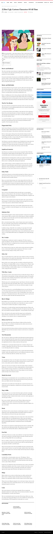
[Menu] (2, 2)
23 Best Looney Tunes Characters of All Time (17, 524)
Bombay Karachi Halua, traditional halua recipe (43, 64)
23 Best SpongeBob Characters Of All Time (17, 507)
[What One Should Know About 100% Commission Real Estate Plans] (39, 74)
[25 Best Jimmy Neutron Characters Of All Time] (29, 519)
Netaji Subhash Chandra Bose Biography (46, 44)
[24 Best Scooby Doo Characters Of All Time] (29, 508)
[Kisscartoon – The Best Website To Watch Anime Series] (7, 508)
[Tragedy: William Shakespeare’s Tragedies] (39, 55)
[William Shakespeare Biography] (39, 39)
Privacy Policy (41, 532)
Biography (20, 2)
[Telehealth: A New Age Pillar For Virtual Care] (44, 159)
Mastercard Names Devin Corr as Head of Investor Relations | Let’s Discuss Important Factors (46, 136)
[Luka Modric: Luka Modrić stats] (39, 148)
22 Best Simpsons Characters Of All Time (46, 142)
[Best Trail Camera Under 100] (44, 173)
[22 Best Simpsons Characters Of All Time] (39, 143)
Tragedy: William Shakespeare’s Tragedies (46, 54)
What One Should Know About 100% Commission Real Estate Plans (46, 73)
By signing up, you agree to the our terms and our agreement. (44, 120)
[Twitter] (3, 58)
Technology (31, 2)
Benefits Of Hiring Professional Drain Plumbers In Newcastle (46, 84)
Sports (25, 2)
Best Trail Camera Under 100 (44, 178)
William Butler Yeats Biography (46, 48)
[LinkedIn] (3, 61)
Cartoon (25, 12)
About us (35, 532)
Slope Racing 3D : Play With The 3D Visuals (46, 79)
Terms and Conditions (47, 532)
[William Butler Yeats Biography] (39, 49)
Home (8, 2)
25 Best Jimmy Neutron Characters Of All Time (28, 524)
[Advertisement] (26, 21)
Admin (6, 12)
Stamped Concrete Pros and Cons (44, 183)
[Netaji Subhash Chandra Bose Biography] (39, 44)
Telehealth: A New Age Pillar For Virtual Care (44, 165)
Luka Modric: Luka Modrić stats (46, 148)
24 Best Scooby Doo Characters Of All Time (28, 513)
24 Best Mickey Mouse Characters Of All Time (6, 524)
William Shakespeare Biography (46, 38)
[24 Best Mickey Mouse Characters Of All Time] (7, 519)
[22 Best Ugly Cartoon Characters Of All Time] (18, 40)
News (11, 2)
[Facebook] (3, 56)
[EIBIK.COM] (4, 2)
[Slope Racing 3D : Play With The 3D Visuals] (39, 79)
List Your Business (39, 2)
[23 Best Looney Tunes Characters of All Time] (18, 519)
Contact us (46, 2)
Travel (15, 2)
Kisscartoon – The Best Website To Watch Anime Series (6, 513)
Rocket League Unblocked (45, 131)
